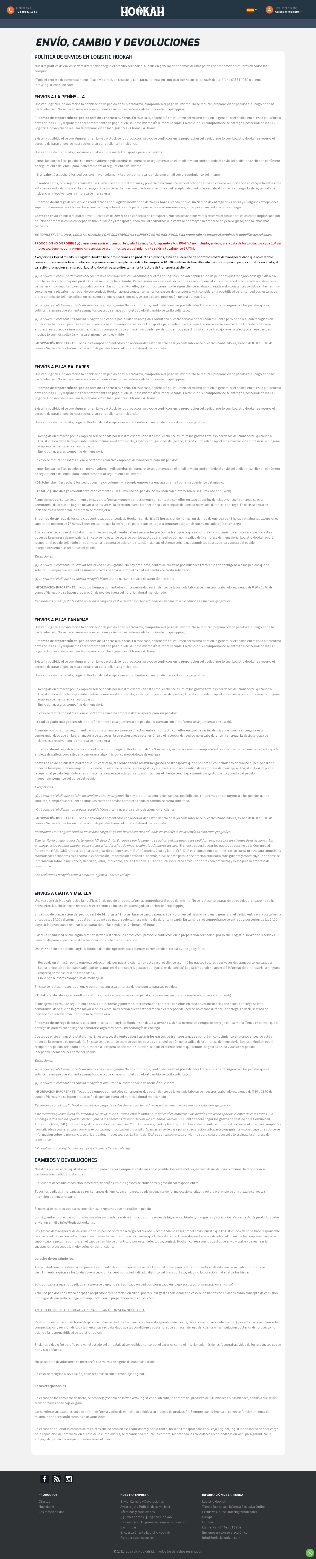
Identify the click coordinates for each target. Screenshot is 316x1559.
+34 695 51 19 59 (26, 12)
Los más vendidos (51, 1512)
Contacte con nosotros (137, 1537)
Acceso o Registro (287, 12)
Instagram (68, 1479)
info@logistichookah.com (221, 1537)
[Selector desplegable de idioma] (252, 10)
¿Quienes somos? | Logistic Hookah (146, 1517)
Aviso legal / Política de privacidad (145, 1506)
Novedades (47, 1506)
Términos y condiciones (137, 1512)
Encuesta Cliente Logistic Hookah (145, 1532)
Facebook (44, 1479)
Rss (56, 1479)
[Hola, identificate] (270, 10)
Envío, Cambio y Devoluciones (142, 1501)
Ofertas (44, 1501)
